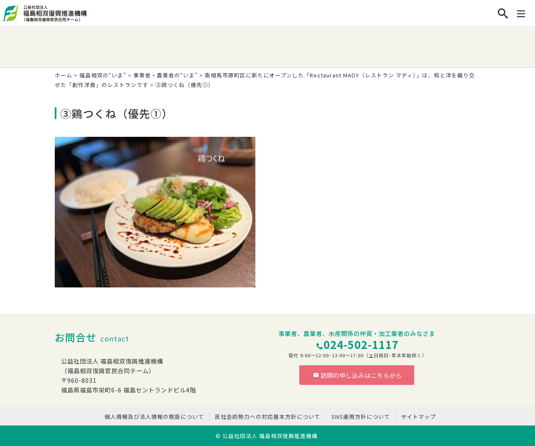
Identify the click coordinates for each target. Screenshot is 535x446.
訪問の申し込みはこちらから (361, 375)
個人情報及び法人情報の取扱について (154, 416)
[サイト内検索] (503, 13)
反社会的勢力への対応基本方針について (267, 416)
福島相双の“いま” (102, 75)
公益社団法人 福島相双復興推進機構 (270, 436)
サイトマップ (418, 416)
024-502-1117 (361, 344)
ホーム (63, 75)
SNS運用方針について (360, 416)
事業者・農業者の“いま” (165, 75)
